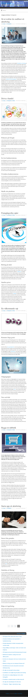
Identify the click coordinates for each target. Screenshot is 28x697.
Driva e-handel (7, 98)
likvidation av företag (21, 63)
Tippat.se (19, 271)
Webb (14, 100)
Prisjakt (14, 293)
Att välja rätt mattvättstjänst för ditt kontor (12, 681)
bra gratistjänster (10, 347)
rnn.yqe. (3, 23)
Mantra (16, 693)
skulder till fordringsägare (11, 79)
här (6, 563)
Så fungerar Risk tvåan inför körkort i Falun (12, 636)
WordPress (13, 351)
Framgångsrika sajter (9, 213)
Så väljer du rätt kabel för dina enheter (11, 670)
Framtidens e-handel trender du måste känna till (13, 679)
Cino (14, 389)
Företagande (9, 23)
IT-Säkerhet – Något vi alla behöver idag (11, 684)
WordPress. (20, 693)
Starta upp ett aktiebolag (11, 506)
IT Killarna (6, 3)
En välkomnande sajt (9, 308)
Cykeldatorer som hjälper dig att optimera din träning (14, 672)
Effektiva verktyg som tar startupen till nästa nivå (13, 663)
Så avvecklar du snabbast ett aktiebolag (12, 20)
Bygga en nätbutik (8, 427)
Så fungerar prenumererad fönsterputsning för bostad (14, 652)
